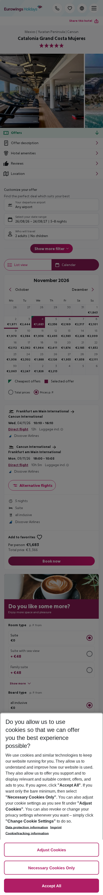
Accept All (51, 886)
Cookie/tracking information (27, 833)
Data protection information (27, 827)
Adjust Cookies (51, 850)
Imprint (56, 827)
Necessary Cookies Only (51, 868)
